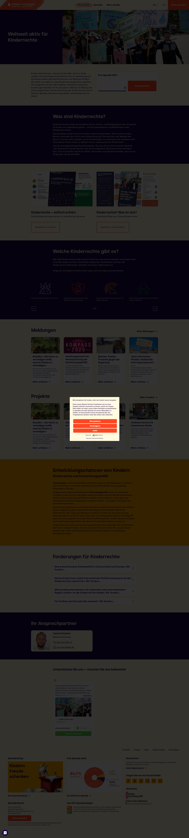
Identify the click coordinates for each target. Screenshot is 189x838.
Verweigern (95, 426)
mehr (95, 431)
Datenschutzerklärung (97, 438)
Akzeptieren (95, 421)
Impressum (88, 438)
